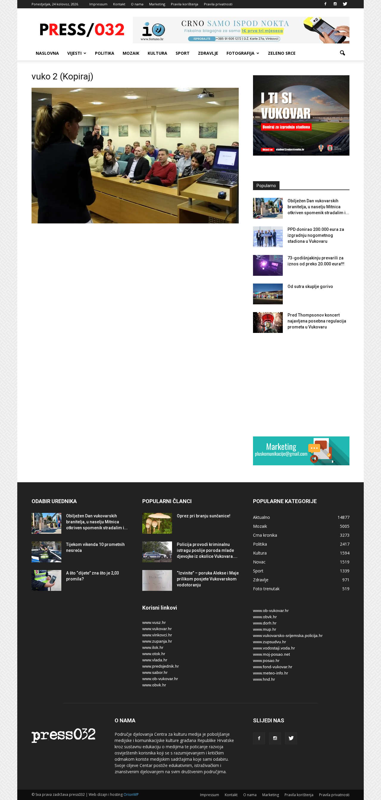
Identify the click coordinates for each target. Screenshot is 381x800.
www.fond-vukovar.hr (272, 666)
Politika (104, 53)
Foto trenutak (266, 588)
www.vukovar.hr (157, 628)
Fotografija (240, 53)
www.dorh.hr (265, 623)
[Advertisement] (301, 384)
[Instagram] (335, 4)
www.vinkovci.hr (157, 635)
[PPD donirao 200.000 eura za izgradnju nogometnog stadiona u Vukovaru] (268, 236)
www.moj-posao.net (271, 654)
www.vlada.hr (154, 659)
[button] (342, 53)
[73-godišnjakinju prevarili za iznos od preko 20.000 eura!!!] (268, 265)
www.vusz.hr (154, 622)
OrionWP (131, 794)
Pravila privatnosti (218, 4)
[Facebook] (325, 4)
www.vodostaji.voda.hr (274, 648)
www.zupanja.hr (157, 641)
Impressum (98, 4)
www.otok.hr (153, 653)
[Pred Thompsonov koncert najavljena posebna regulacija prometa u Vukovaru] (268, 322)
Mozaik (131, 53)
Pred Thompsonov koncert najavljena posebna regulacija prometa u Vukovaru (317, 321)
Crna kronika (265, 535)
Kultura (157, 53)
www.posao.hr (266, 660)
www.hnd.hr (264, 679)
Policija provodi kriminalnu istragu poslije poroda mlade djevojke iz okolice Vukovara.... (207, 550)
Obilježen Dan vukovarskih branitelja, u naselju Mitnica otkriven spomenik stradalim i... (318, 206)
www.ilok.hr (152, 647)
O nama (137, 4)
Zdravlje (208, 53)
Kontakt (119, 4)
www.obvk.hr (154, 684)
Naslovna (47, 53)
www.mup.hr (264, 629)
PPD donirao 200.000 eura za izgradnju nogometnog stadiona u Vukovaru (316, 235)
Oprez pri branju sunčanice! (203, 515)
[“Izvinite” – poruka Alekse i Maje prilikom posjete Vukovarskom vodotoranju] (157, 580)
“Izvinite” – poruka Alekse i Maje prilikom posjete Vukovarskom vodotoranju (208, 579)
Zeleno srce (282, 53)
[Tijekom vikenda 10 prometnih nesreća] (46, 551)
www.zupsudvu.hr (269, 641)
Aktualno (261, 517)
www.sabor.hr (155, 672)
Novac (259, 562)
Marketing (157, 4)
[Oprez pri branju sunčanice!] (157, 523)
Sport (183, 53)
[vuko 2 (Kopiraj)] (135, 222)
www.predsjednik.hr (160, 666)
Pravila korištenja (184, 4)
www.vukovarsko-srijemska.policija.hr (288, 635)
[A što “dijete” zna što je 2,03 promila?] (46, 580)
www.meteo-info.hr (270, 673)
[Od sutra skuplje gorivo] (268, 294)
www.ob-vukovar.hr (160, 678)
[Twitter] (345, 4)
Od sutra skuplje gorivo (310, 286)
